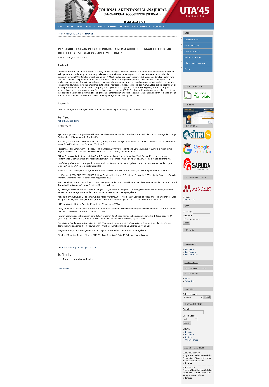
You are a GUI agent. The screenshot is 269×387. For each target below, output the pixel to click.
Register (90, 26)
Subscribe (189, 281)
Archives (124, 26)
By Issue (189, 332)
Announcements (141, 26)
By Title (188, 337)
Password (187, 215)
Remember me (193, 219)
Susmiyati (88, 33)
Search (101, 26)
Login (79, 26)
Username (188, 211)
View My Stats (189, 199)
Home (61, 26)
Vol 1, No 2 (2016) (73, 33)
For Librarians (191, 254)
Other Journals (191, 340)
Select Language (190, 294)
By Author (189, 334)
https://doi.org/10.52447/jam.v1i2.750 (79, 247)
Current (112, 26)
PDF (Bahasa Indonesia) (68, 121)
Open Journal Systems (195, 268)
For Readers (190, 249)
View (187, 278)
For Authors (190, 252)
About (70, 26)
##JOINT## (158, 26)
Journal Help (191, 262)
